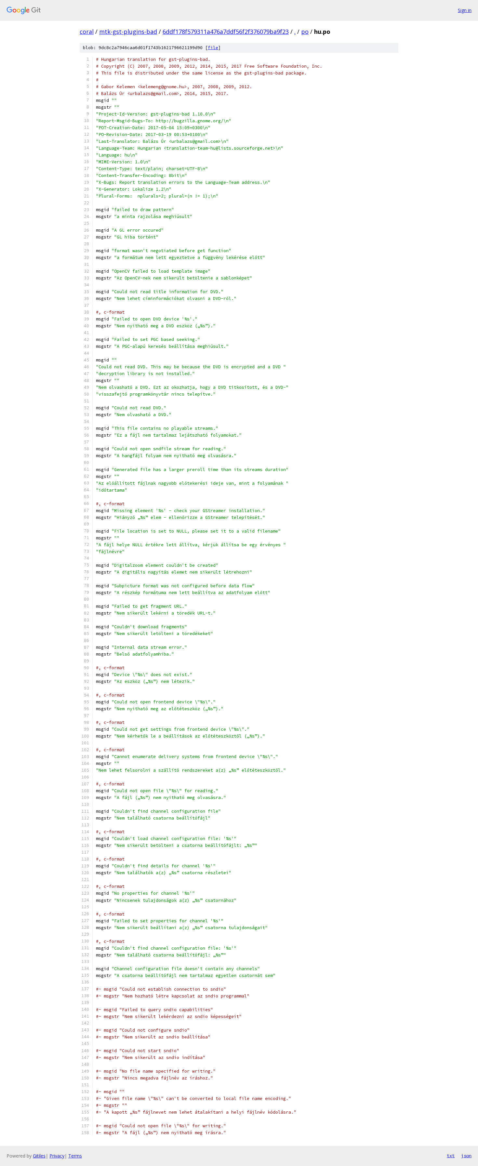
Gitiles (39, 1156)
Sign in (464, 10)
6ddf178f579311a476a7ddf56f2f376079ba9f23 (226, 31)
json (466, 1156)
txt (451, 1156)
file (213, 47)
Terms (75, 1156)
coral (87, 31)
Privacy (56, 1156)
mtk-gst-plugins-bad (128, 31)
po (305, 31)
